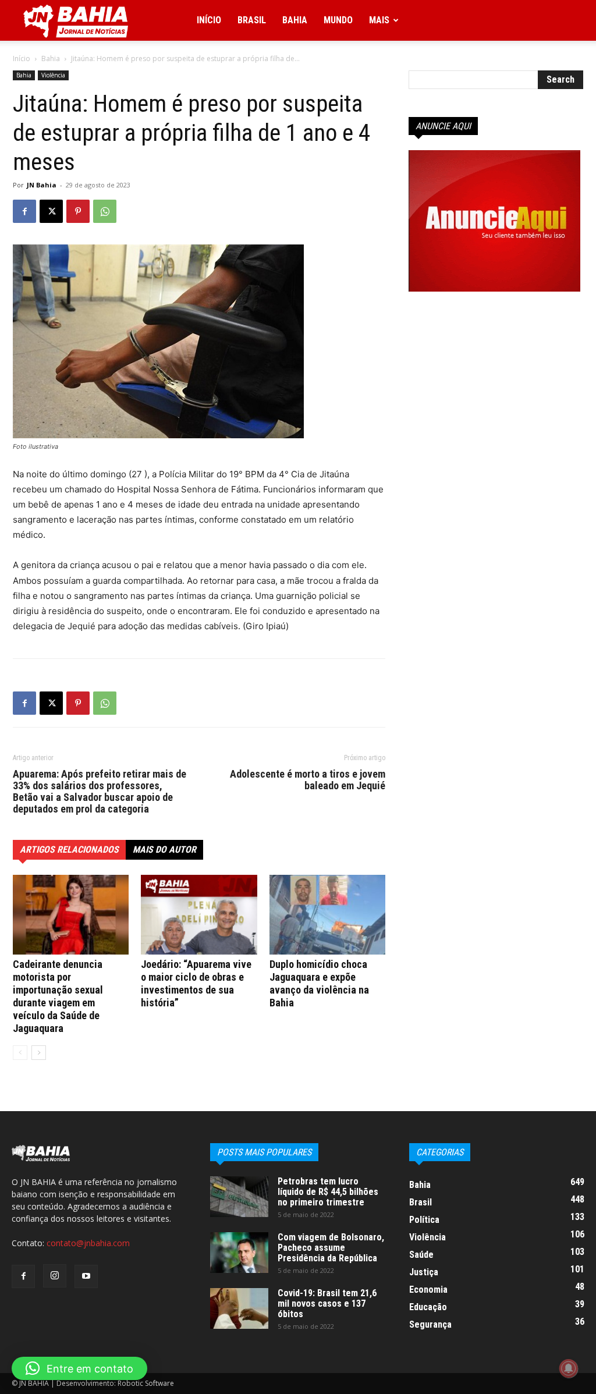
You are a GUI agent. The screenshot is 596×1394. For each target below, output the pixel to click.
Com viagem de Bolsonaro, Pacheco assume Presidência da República (331, 1248)
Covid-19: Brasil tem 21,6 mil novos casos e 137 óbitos (327, 1303)
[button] (79, 1368)
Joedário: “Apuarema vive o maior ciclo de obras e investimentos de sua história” (196, 983)
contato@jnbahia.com (88, 1242)
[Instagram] (54, 1275)
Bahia (294, 20)
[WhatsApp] (104, 211)
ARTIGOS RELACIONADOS (69, 849)
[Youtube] (86, 1276)
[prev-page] (20, 1052)
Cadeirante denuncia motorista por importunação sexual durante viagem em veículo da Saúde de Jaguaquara (58, 996)
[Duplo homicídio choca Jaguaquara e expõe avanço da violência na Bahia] (327, 915)
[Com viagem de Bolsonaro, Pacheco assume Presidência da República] (239, 1252)
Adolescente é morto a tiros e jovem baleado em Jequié (307, 780)
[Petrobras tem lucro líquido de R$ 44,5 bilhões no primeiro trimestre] (239, 1196)
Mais (379, 20)
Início (209, 20)
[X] (51, 211)
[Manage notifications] (568, 1368)
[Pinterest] (78, 211)
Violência (53, 75)
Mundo (338, 20)
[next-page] (38, 1052)
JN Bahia (41, 184)
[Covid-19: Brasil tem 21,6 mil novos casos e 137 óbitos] (239, 1308)
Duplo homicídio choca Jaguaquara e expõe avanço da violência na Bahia (319, 983)
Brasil (251, 20)
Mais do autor (164, 849)
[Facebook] (24, 211)
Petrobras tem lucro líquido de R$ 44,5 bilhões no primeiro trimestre (328, 1192)
